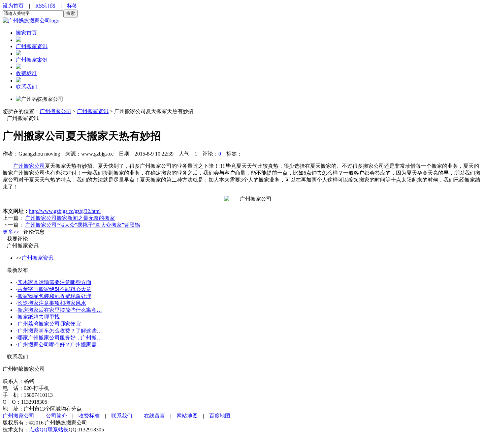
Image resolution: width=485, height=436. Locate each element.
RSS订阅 (45, 6)
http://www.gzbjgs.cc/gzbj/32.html (65, 211)
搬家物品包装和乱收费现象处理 (54, 296)
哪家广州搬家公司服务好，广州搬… (59, 337)
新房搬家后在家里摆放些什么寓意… (59, 310)
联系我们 (26, 87)
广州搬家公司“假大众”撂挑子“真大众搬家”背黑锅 (82, 225)
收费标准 (26, 73)
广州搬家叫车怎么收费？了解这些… (59, 331)
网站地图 (187, 416)
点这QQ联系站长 (49, 429)
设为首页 (13, 6)
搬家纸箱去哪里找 (38, 317)
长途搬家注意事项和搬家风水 (51, 303)
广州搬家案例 (32, 60)
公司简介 (56, 416)
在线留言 (154, 416)
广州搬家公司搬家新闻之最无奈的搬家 (70, 218)
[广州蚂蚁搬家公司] (31, 20)
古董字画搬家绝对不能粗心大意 (54, 289)
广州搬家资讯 (32, 46)
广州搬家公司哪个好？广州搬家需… (59, 344)
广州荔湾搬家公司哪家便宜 (49, 324)
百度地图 (219, 416)
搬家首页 (26, 33)
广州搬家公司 (55, 111)
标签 (72, 6)
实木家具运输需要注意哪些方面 (54, 282)
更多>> (11, 232)
